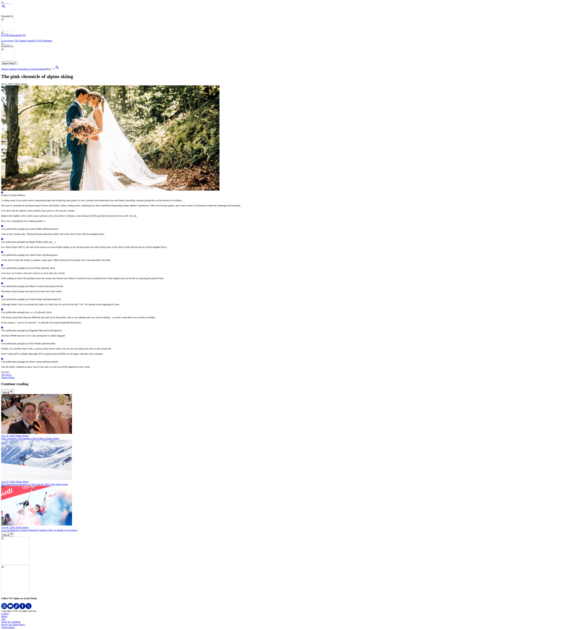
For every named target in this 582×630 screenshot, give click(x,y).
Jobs (3, 619)
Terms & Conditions (11, 622)
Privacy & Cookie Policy (13, 624)
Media (4, 616)
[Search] (3, 8)
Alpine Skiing (8, 63)
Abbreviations (8, 627)
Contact (5, 613)
